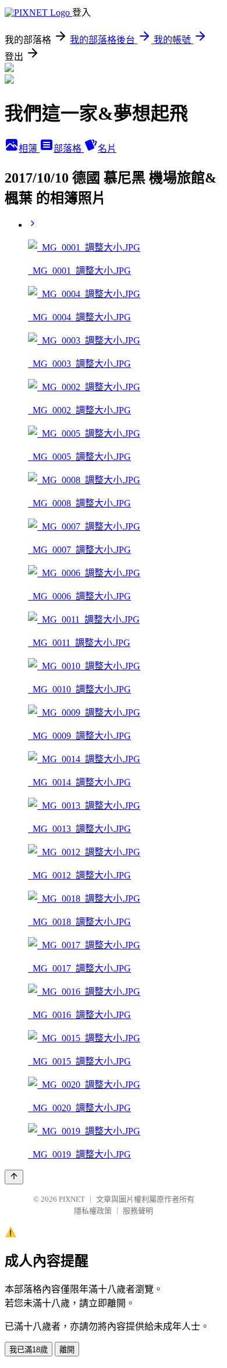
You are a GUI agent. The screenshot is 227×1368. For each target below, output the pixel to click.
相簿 (29, 148)
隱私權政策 (93, 1210)
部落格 (69, 148)
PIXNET (72, 1199)
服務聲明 (138, 1210)
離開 (67, 1349)
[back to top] (14, 1177)
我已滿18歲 (28, 1349)
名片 (107, 148)
